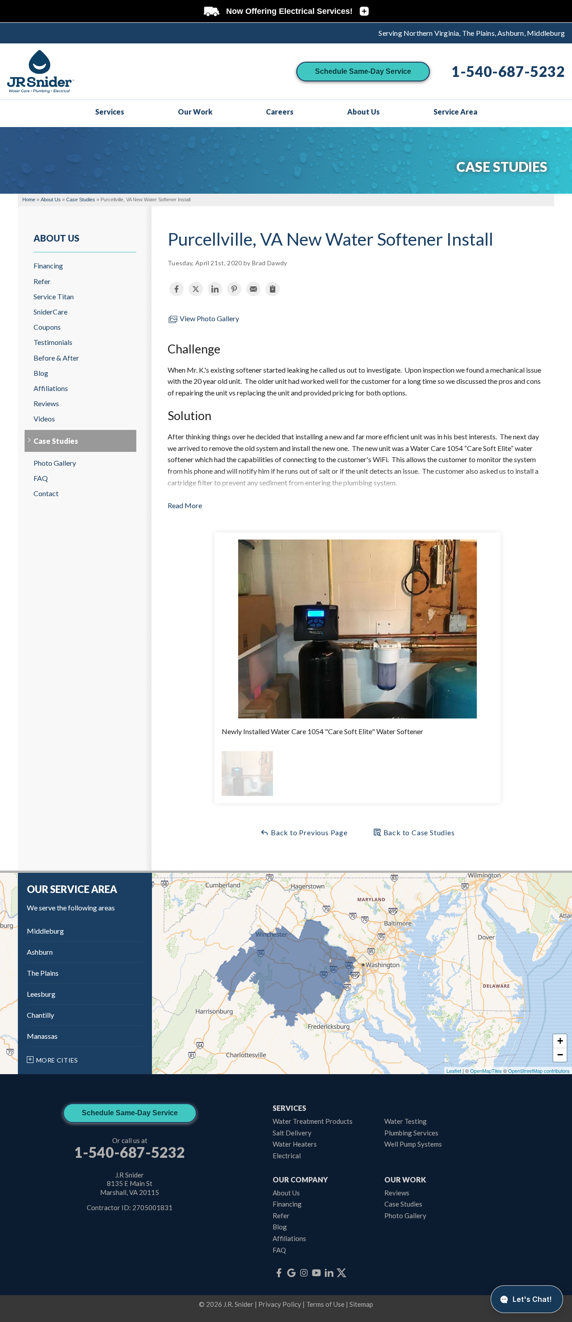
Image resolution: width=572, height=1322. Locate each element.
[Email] (253, 289)
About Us (57, 238)
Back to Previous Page (308, 832)
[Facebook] (278, 1272)
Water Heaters (295, 1144)
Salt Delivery (292, 1133)
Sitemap (361, 1304)
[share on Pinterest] (234, 289)
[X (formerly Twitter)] (341, 1272)
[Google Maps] (291, 1272)
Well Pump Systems (413, 1144)
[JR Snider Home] (40, 72)
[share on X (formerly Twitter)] (196, 289)
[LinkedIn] (329, 1272)
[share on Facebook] (176, 289)
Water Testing (405, 1121)
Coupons (47, 327)
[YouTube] (316, 1272)
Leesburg (41, 994)
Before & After (56, 357)
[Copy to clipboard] (272, 289)
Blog (41, 373)
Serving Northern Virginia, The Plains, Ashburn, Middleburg (472, 33)
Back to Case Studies (418, 832)
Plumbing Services (411, 1133)
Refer (42, 281)
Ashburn (40, 952)
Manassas (42, 1036)
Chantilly (40, 1015)
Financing (48, 265)
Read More (185, 505)
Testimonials (53, 342)
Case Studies (56, 441)
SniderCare (50, 311)
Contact (46, 493)
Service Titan (54, 296)
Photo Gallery (55, 463)
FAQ (41, 478)
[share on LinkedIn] (215, 289)
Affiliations (51, 388)
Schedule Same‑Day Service (363, 71)
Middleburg (45, 931)
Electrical (287, 1156)
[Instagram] (304, 1272)
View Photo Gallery (208, 318)
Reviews (46, 403)
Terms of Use (325, 1304)
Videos (44, 418)
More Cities (57, 1060)
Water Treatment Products (313, 1121)
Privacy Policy (279, 1304)
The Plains (43, 973)
